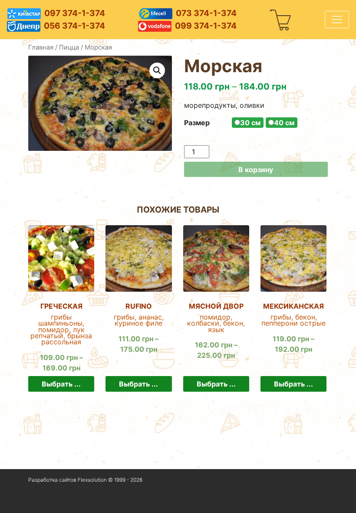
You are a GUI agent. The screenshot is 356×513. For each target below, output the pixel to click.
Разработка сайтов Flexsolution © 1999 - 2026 (85, 479)
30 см (250, 122)
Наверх (38, 502)
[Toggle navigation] (337, 19)
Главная (40, 47)
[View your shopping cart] (281, 19)
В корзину (255, 169)
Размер (197, 122)
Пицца (69, 47)
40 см (284, 122)
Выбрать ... (61, 384)
